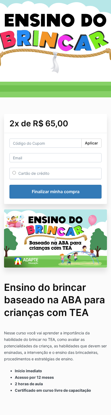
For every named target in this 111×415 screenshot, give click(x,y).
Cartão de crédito (33, 173)
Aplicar (91, 143)
